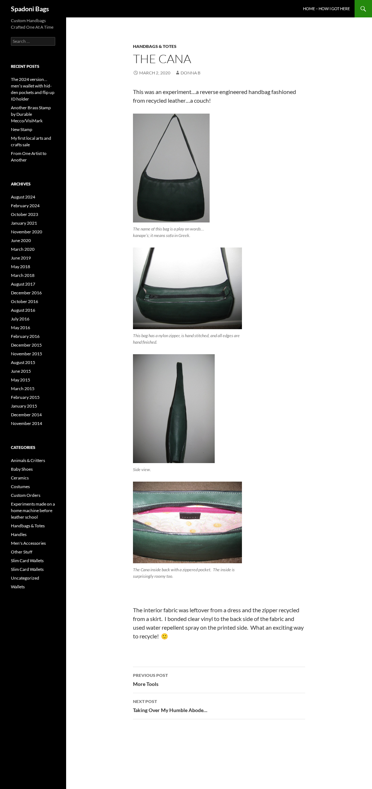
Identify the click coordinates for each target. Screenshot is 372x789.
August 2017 (23, 284)
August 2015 (23, 362)
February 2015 (25, 397)
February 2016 (25, 336)
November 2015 (26, 353)
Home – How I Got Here (326, 8)
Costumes (20, 486)
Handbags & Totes (155, 46)
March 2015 (23, 388)
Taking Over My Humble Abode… (170, 706)
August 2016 (23, 310)
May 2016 (20, 327)
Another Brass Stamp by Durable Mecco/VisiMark (31, 114)
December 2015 (26, 345)
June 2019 (21, 258)
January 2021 (24, 223)
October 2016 (24, 301)
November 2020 (26, 231)
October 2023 (24, 214)
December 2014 (26, 414)
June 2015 (21, 371)
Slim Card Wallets (27, 560)
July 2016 (20, 319)
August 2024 (23, 197)
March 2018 (23, 275)
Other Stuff (21, 552)
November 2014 (26, 423)
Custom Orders (25, 495)
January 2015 (24, 406)
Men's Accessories (28, 543)
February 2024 (25, 205)
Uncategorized (25, 578)
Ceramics (20, 478)
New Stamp (21, 129)
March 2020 (23, 249)
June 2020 (21, 240)
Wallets (18, 586)
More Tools (150, 680)
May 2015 (20, 380)
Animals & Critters (28, 460)
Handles (19, 534)
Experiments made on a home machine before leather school (33, 510)
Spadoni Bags (30, 9)
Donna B (191, 72)
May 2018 (20, 266)
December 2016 (26, 292)
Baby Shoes (22, 469)
